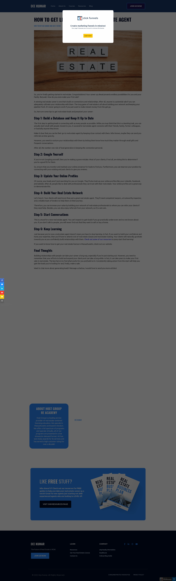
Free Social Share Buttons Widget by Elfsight (6, 305)
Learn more (88, 36)
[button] (2, 280)
